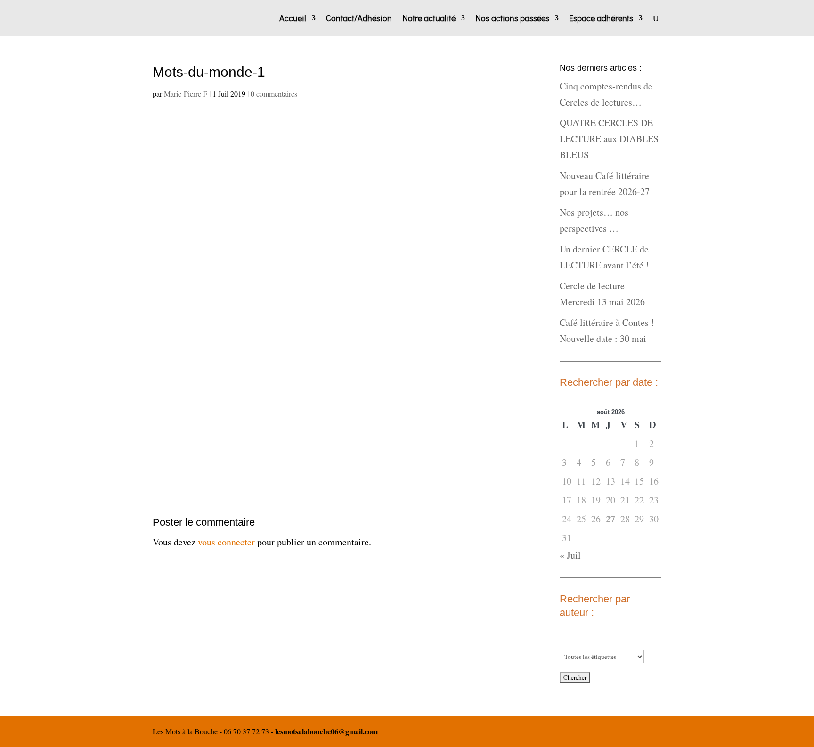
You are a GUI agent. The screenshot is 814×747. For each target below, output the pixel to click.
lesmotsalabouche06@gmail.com (326, 731)
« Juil (570, 555)
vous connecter (226, 542)
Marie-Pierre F (185, 93)
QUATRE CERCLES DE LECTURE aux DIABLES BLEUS (609, 138)
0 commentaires (274, 93)
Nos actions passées (512, 19)
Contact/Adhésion (359, 19)
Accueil (292, 19)
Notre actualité (429, 19)
